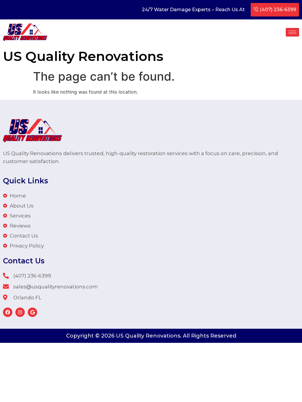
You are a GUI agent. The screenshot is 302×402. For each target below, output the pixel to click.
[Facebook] (7, 312)
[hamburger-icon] (292, 32)
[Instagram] (20, 312)
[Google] (32, 312)
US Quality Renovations (83, 56)
